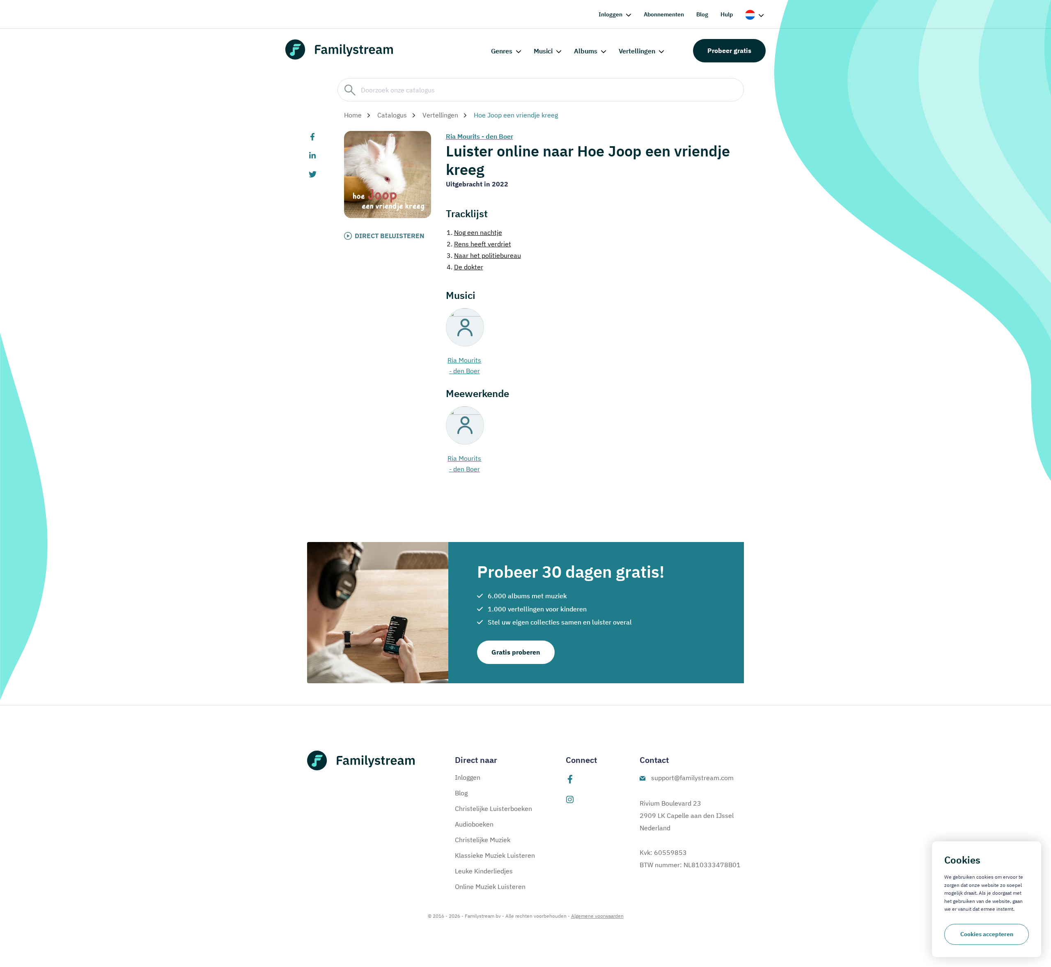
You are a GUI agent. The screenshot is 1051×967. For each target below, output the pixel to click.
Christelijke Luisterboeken (493, 808)
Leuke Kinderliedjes (484, 871)
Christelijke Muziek (482, 840)
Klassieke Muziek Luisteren (495, 855)
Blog (702, 14)
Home (353, 115)
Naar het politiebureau (484, 255)
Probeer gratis (729, 50)
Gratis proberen (515, 652)
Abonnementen (664, 14)
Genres (501, 51)
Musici (543, 51)
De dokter (465, 267)
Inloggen (610, 14)
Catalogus (392, 115)
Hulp (727, 14)
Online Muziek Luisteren (490, 886)
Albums (585, 51)
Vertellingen (637, 51)
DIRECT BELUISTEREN (390, 236)
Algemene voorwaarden (597, 916)
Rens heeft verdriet (479, 244)
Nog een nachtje (474, 232)
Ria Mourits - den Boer (479, 136)
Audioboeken (474, 824)
